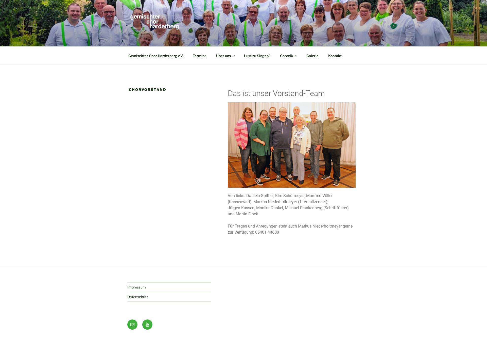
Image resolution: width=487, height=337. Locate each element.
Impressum (136, 287)
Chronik (286, 56)
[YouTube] (147, 324)
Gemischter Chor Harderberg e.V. (155, 56)
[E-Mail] (132, 324)
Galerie (312, 56)
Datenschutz (137, 297)
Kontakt (335, 56)
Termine (199, 56)
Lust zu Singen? (257, 56)
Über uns (223, 56)
